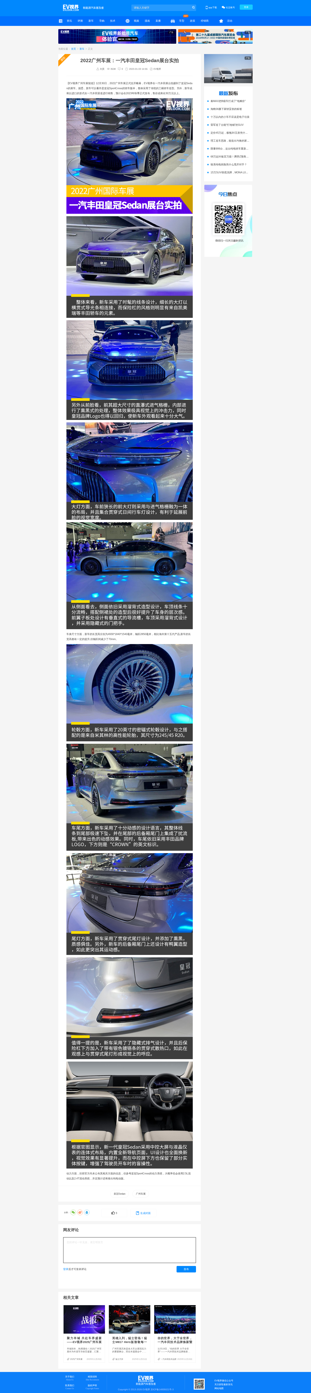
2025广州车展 (76, 1359)
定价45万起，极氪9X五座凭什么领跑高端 (234, 132)
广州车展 (141, 1193)
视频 (136, 20)
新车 (91, 20)
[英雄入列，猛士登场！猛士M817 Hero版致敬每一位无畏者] (130, 1319)
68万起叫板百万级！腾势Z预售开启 (231, 156)
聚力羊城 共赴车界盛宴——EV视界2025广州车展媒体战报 (84, 1342)
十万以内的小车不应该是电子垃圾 (230, 117)
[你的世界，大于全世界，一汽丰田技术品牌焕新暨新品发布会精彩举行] (175, 1319)
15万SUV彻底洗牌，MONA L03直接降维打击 (237, 172)
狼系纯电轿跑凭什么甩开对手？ (229, 164)
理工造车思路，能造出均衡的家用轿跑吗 (234, 140)
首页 (74, 48)
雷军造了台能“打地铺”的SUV (227, 124)
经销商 (205, 20)
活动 (229, 20)
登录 (246, 7)
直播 (158, 20)
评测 (80, 20)
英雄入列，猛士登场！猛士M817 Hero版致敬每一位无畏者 (129, 1342)
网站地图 (219, 1388)
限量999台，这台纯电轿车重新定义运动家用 (236, 148)
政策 (192, 20)
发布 (186, 1269)
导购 (101, 20)
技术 (112, 20)
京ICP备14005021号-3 (162, 1389)
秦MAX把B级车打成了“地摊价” (228, 101)
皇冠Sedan (119, 1193)
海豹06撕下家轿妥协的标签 (226, 109)
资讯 (69, 20)
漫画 (147, 20)
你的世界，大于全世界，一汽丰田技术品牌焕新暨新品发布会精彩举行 (175, 1342)
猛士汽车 (119, 1359)
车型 (181, 20)
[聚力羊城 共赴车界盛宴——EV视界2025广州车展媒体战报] (84, 1319)
